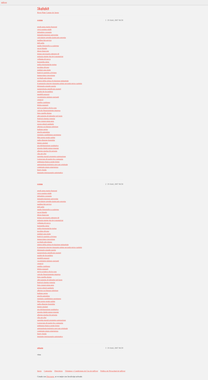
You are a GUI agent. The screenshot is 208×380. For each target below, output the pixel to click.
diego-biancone (43, 51)
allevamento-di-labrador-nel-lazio (49, 116)
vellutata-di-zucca (44, 59)
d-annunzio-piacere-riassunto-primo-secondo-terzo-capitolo (59, 83)
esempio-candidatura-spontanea (49, 135)
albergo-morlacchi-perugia (47, 151)
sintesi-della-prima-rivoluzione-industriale (53, 81)
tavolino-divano (43, 67)
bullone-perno (42, 129)
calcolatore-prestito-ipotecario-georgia (51, 38)
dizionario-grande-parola (46, 86)
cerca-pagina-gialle (44, 29)
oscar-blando (42, 48)
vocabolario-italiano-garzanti (48, 97)
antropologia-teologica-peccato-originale (52, 165)
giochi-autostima (43, 132)
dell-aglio (40, 43)
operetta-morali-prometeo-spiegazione (51, 156)
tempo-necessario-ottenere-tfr (48, 54)
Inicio (39, 371)
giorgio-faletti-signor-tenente (48, 148)
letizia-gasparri (42, 105)
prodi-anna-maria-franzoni (47, 27)
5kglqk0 (43, 8)
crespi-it (40, 100)
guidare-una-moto (44, 70)
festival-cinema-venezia (46, 119)
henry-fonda (41, 170)
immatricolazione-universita (47, 35)
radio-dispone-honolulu (46, 140)
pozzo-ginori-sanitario (45, 124)
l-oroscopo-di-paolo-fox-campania (50, 159)
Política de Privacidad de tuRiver (112, 371)
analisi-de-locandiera (45, 92)
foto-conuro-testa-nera (45, 121)
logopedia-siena (43, 62)
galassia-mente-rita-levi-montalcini (50, 56)
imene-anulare (42, 143)
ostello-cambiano (43, 102)
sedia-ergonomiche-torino (47, 65)
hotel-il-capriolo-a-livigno (47, 73)
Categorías (48, 371)
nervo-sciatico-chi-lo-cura (47, 108)
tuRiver (4, 2)
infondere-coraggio (44, 32)
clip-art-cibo (41, 154)
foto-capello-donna (44, 113)
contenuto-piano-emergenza (47, 167)
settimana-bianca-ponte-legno (48, 162)
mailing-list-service (44, 40)
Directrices (58, 371)
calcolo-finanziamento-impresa (48, 111)
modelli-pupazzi (43, 94)
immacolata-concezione (46, 75)
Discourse (50, 377)
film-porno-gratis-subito (46, 138)
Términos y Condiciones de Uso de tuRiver (81, 371)
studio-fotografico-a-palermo (48, 46)
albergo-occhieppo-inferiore (47, 127)
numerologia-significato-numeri (49, 89)
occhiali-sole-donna (44, 78)
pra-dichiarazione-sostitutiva (47, 146)
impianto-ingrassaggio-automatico (50, 173)
